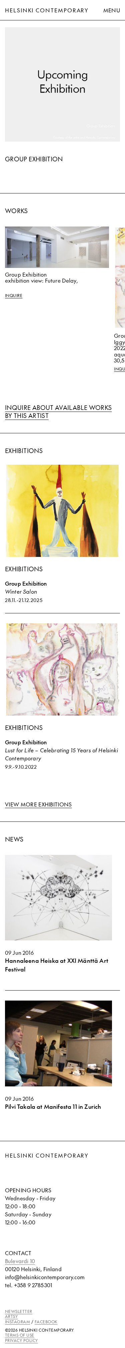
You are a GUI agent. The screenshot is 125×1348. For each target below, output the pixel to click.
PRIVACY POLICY (21, 1340)
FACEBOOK (46, 1321)
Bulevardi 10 (20, 1260)
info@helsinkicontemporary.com (45, 1277)
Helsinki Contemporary (47, 10)
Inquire (13, 295)
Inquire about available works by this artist (58, 411)
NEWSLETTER (18, 1311)
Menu (111, 10)
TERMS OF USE (19, 1335)
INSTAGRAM (17, 1321)
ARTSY (11, 1316)
